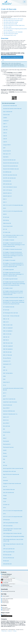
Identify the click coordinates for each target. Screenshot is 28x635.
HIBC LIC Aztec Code (7, 325)
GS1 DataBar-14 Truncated (9, 260)
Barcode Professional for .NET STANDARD (13, 32)
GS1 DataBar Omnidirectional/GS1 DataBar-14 (13, 297)
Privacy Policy (4, 630)
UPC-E (4, 513)
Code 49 (5, 138)
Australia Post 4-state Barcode (10, 105)
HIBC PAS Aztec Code (8, 343)
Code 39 (5, 135)
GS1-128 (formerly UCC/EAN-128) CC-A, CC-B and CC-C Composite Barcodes (13, 236)
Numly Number (6, 432)
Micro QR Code (6, 426)
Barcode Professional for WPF (10, 23)
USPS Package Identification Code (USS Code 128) (13, 544)
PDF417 (4, 438)
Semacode (5, 480)
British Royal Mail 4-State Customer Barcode (13, 468)
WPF (3, 60)
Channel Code (6, 114)
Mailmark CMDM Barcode (9, 411)
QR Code (5, 465)
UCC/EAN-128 (6, 504)
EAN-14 (4, 202)
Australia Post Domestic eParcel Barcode (12, 108)
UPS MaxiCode (6, 519)
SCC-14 (4, 477)
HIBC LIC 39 (5, 322)
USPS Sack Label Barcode (8, 548)
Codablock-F (6, 120)
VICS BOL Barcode (7, 554)
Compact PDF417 (7, 144)
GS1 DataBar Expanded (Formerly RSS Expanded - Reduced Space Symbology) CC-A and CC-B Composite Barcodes (13, 274)
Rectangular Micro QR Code (9, 471)
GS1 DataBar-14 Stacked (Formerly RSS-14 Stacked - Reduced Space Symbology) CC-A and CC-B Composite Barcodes (14, 244)
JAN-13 (4, 393)
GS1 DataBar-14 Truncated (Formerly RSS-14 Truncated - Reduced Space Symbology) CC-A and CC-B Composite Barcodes (13, 265)
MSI (4, 429)
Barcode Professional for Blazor (11, 33)
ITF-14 (4, 385)
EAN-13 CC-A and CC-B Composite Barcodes (13, 205)
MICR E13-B (5, 420)
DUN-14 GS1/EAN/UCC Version (10, 187)
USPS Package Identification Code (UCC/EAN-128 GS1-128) (13, 540)
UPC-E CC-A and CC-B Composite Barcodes (12, 516)
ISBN (4, 367)
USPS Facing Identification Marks (10, 522)
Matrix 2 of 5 (6, 417)
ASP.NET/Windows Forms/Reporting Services (12, 57)
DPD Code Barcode (7, 184)
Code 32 (5, 132)
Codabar (5, 117)
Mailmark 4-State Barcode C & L (10, 414)
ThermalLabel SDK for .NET (10, 35)
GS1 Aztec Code (6, 232)
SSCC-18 (5, 486)
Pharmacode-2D (6, 444)
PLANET (5, 450)
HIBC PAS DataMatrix (8, 349)
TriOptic (5, 495)
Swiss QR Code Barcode (8, 492)
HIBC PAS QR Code (7, 352)
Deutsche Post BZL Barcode (9, 160)
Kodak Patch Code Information (10, 402)
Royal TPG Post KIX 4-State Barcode (11, 474)
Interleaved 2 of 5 (7, 364)
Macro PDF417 (6, 408)
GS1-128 (5, 229)
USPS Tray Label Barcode (8, 551)
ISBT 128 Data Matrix (8, 373)
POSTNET (5, 456)
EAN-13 (4, 199)
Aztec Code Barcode (7, 111)
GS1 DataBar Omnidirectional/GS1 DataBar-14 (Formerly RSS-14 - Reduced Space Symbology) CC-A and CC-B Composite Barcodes (13, 302)
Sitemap (14, 630)
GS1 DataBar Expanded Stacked (10, 279)
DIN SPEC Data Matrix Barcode (10, 175)
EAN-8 (4, 208)
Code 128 (5, 126)
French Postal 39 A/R (7, 226)
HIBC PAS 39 (6, 340)
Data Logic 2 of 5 (7, 153)
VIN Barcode (6, 560)
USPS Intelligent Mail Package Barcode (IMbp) (13, 536)
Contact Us (10, 630)
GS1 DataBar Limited (8, 288)
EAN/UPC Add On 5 (7, 196)
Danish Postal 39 (7, 150)
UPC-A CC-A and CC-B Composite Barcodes (12, 510)
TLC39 (4, 501)
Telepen (5, 498)
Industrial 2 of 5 (6, 361)
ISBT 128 (5, 370)
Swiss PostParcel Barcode (9, 489)
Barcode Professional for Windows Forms (13, 20)
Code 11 (5, 123)
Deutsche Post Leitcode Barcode (10, 166)
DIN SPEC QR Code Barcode (9, 178)
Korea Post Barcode (7, 405)
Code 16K (5, 129)
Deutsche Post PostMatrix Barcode (11, 169)
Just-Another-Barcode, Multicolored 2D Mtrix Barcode (13, 389)
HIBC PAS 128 (6, 337)
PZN (4, 462)
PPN (4, 459)
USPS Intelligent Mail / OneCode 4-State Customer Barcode (12, 529)
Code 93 (5, 141)
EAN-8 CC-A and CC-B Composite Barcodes (12, 211)
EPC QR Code (6, 217)
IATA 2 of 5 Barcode (7, 355)
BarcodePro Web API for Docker (11, 22)
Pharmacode (6, 441)
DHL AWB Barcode (7, 172)
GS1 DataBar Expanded (8, 269)
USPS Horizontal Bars (8, 525)
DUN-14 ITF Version (7, 190)
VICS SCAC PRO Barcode (8, 557)
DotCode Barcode (7, 181)
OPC (4, 435)
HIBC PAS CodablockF (8, 346)
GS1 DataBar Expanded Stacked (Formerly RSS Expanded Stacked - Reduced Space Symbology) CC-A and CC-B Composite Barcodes (14, 283)
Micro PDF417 (6, 423)
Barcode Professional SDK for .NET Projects (13, 18)
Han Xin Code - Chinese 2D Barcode (11, 316)
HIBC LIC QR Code (7, 334)
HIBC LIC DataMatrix (7, 331)
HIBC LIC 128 (6, 319)
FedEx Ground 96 (7, 223)
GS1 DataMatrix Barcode (8, 306)
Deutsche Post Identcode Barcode (10, 163)
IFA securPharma (7, 358)
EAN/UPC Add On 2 (7, 193)
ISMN (4, 376)
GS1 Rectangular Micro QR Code (10, 312)
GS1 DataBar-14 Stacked (8, 240)
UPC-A (4, 507)
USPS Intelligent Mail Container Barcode (12, 533)
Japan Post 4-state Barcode (9, 399)
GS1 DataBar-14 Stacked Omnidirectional (12, 249)
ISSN (4, 379)
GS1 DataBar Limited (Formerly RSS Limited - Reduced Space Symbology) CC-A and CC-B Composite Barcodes (13, 293)
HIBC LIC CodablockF (8, 328)
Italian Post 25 (6, 382)
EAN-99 (4, 214)
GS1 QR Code (6, 309)
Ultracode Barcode (7, 563)
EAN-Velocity (6, 220)
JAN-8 (4, 396)
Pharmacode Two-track (8, 447)
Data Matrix (5, 156)
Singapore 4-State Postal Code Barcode (12, 483)
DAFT (4, 147)
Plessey (4, 453)
